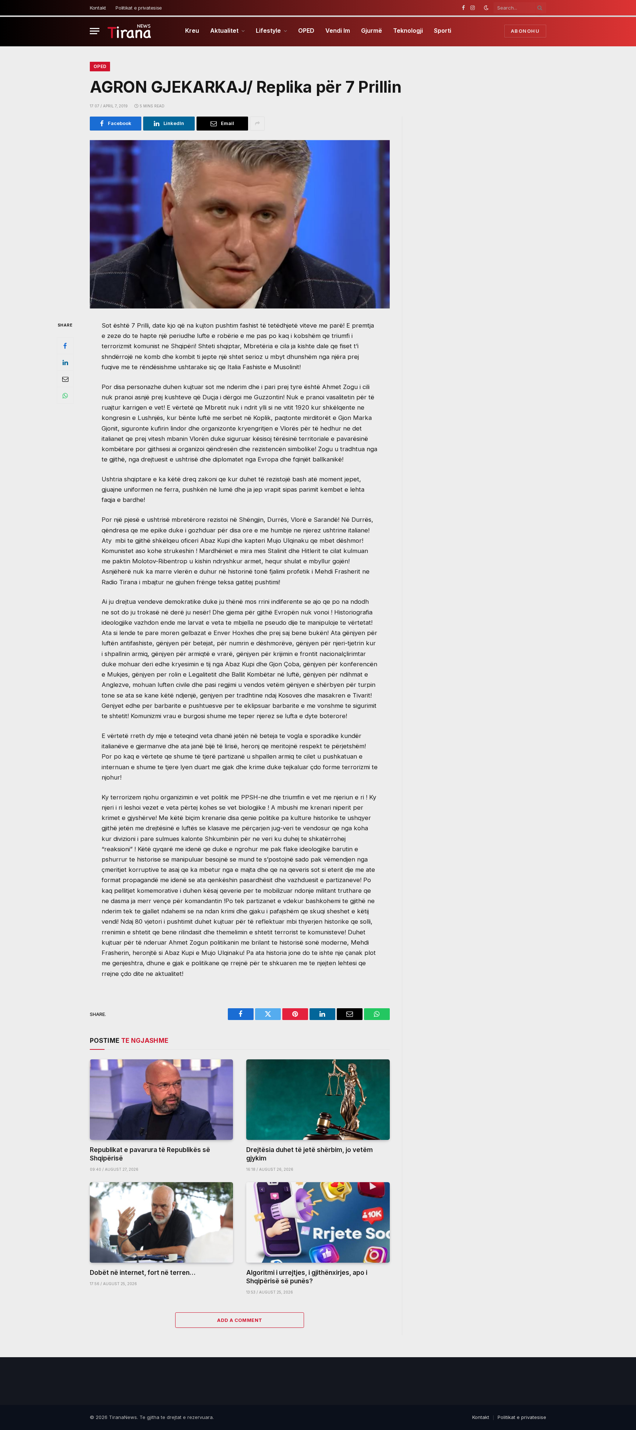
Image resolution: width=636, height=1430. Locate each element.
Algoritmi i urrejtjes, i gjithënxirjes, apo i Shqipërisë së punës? (306, 1277)
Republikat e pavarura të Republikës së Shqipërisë (150, 1154)
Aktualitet (224, 30)
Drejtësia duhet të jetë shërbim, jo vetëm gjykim (309, 1154)
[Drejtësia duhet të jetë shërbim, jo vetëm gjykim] (317, 1099)
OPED (306, 30)
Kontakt (98, 8)
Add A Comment (239, 1320)
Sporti (442, 30)
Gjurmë (371, 30)
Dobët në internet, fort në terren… (142, 1272)
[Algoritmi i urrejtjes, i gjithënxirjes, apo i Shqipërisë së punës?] (317, 1222)
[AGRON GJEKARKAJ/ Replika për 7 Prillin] (240, 224)
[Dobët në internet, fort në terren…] (161, 1222)
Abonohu (525, 31)
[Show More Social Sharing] (257, 124)
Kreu (192, 30)
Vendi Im (337, 30)
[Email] (65, 378)
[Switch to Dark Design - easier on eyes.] (486, 7)
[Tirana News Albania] (129, 31)
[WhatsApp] (65, 395)
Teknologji (408, 30)
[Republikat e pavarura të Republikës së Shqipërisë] (161, 1099)
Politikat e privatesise (139, 8)
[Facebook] (65, 345)
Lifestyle (268, 30)
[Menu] (94, 31)
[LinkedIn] (65, 362)
